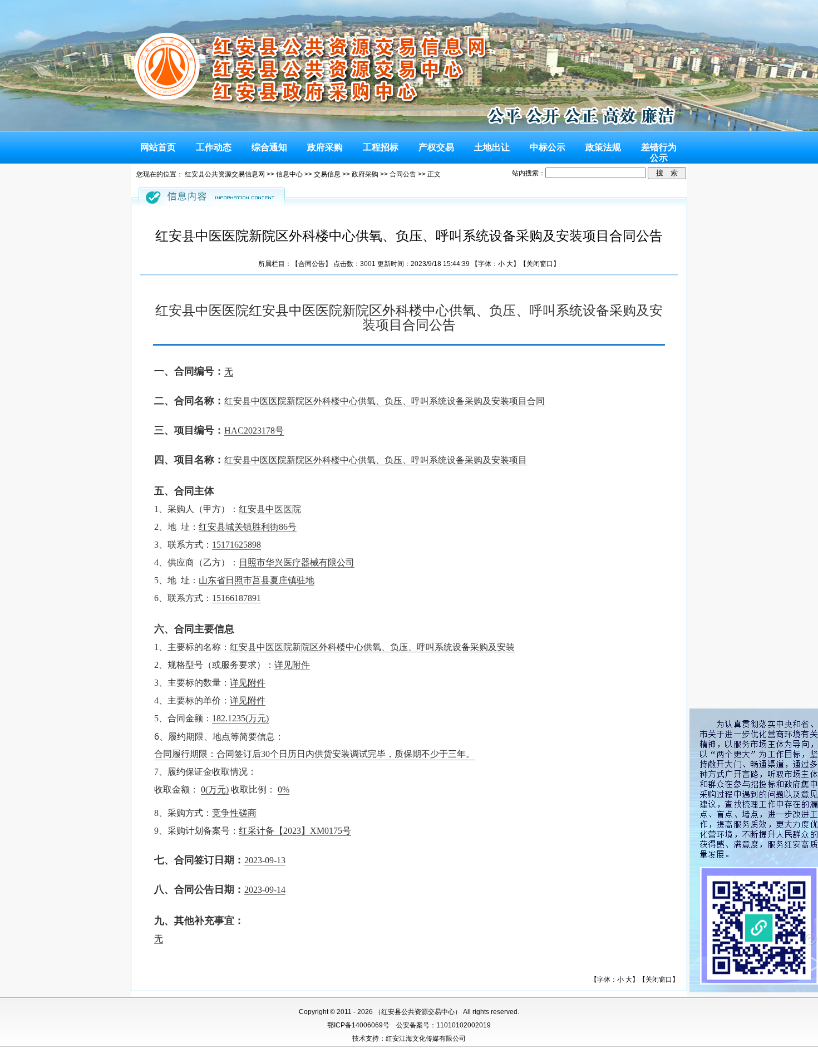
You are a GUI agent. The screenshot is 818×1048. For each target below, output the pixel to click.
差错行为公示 (659, 150)
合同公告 (403, 174)
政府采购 (325, 147)
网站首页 (158, 147)
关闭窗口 (539, 264)
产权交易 (436, 147)
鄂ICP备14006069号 (358, 1025)
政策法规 (603, 147)
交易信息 (327, 174)
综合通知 (269, 147)
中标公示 (547, 147)
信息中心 (289, 174)
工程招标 (380, 147)
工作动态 (213, 147)
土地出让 (492, 147)
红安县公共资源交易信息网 (225, 174)
